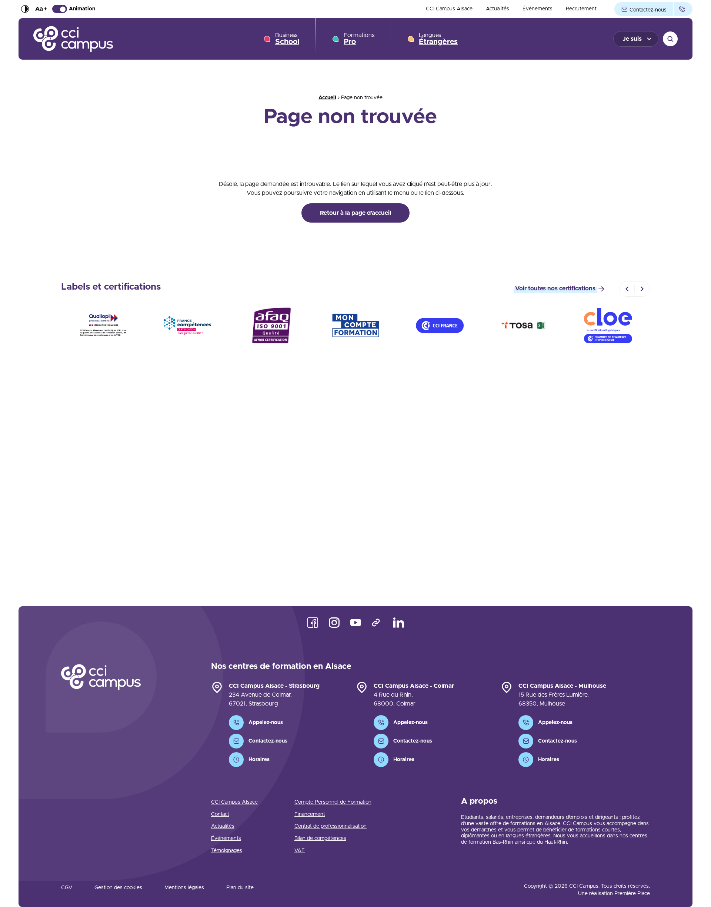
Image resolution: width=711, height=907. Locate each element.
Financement (309, 814)
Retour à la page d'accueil (355, 213)
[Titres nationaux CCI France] (440, 325)
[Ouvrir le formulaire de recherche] (670, 38)
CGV (66, 887)
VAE (299, 850)
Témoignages (226, 850)
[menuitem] (449, 9)
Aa (41, 9)
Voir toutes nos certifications (555, 288)
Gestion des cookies (118, 887)
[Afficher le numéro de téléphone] (683, 9)
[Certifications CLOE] (608, 325)
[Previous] (627, 288)
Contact (220, 814)
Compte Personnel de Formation (332, 802)
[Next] (642, 288)
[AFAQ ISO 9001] (271, 325)
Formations (359, 39)
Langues (438, 39)
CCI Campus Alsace (449, 9)
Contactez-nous (647, 10)
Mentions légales (184, 887)
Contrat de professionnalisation (330, 826)
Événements (538, 9)
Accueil (327, 97)
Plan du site (240, 887)
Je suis (632, 39)
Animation (82, 9)
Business (287, 39)
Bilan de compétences (320, 838)
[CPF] (355, 325)
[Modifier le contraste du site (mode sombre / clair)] (25, 9)
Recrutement (581, 9)
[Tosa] (524, 325)
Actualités (497, 9)
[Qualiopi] (103, 325)
